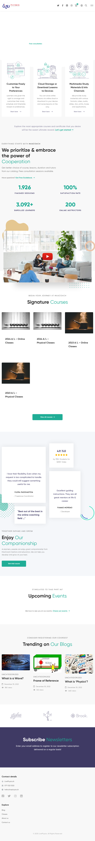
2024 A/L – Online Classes (15, 341)
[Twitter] (58, 5)
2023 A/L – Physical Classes (14, 395)
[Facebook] (62, 5)
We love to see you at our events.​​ (46, 611)
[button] (35, 44)
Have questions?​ (17, 178)
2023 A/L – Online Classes (78, 345)
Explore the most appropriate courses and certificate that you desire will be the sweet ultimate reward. (47, 128)
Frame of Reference (46, 680)
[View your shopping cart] (76, 5)
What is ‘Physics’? (76, 681)
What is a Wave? (13, 678)
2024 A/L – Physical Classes (46, 341)
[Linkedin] (67, 5)
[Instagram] (72, 5)
